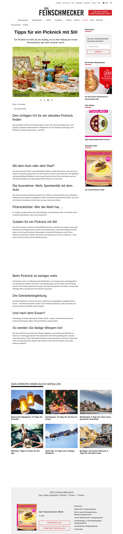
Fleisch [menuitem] (77, 20)
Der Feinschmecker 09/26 (94, 190)
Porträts (25, 25)
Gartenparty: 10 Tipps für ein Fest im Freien (61, 418)
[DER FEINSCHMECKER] (61, 11)
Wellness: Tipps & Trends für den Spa (25, 452)
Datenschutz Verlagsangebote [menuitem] (85, 509)
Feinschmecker (16, 25)
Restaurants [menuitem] (23, 20)
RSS (99, 3)
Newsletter (87, 3)
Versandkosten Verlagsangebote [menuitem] (86, 526)
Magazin (58, 3)
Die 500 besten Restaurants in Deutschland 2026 (96, 98)
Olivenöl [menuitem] (99, 20)
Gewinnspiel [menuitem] (78, 529)
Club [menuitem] (92, 20)
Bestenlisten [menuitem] (37, 20)
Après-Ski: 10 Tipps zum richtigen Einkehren (60, 452)
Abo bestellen (54, 522)
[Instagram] (106, 3)
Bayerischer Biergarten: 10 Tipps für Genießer (26, 418)
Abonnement (66, 3)
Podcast (93, 3)
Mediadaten (79, 3)
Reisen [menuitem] (69, 20)
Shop (72, 3)
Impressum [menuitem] (78, 506)
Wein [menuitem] (49, 20)
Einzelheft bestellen (54, 528)
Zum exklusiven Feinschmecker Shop (100, 12)
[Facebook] (103, 3)
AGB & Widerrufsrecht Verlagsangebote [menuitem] (88, 518)
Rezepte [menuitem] (58, 20)
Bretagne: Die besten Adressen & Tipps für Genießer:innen (94, 452)
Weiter (98, 52)
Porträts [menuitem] (85, 20)
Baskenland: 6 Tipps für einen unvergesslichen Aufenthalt (95, 418)
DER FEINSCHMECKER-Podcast (97, 139)
